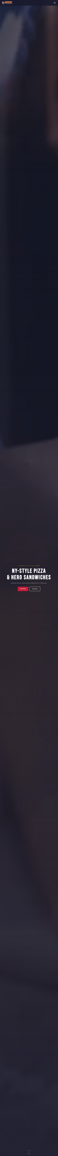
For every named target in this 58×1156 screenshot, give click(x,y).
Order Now (23, 589)
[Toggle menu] (54, 3)
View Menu (35, 589)
